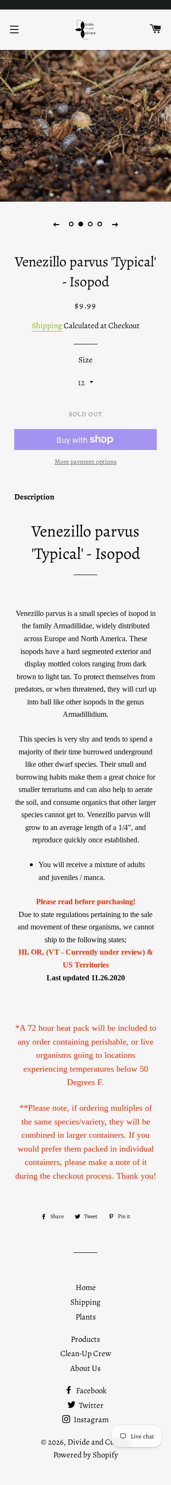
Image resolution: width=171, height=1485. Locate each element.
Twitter (90, 1405)
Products (85, 1339)
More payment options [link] (86, 461)
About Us (85, 1368)
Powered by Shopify (85, 1454)
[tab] (34, 499)
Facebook (90, 1390)
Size (85, 359)
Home (86, 1287)
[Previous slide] (56, 224)
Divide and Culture (99, 1441)
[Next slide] (114, 224)
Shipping (47, 325)
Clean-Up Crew (85, 1353)
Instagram (90, 1419)
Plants (86, 1316)
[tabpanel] (85, 125)
